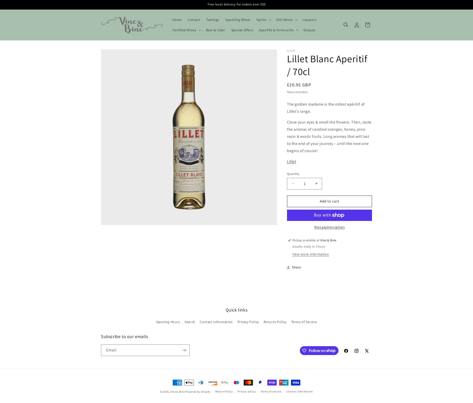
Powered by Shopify (198, 391)
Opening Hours (168, 322)
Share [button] (296, 267)
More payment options (329, 227)
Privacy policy (246, 391)
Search (190, 322)
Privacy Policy (248, 322)
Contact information (299, 391)
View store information (310, 254)
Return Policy (224, 391)
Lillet (291, 161)
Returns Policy (275, 322)
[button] (263, 20)
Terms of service (271, 391)
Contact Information (216, 322)
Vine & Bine (177, 391)
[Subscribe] (184, 350)
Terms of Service (304, 322)
